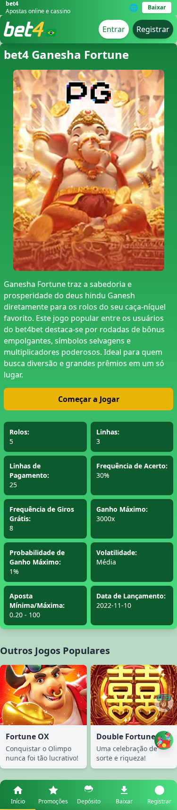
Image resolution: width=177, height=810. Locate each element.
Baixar (157, 7)
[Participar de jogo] (163, 740)
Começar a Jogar (88, 399)
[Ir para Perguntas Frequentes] (163, 702)
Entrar (113, 29)
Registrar (152, 29)
